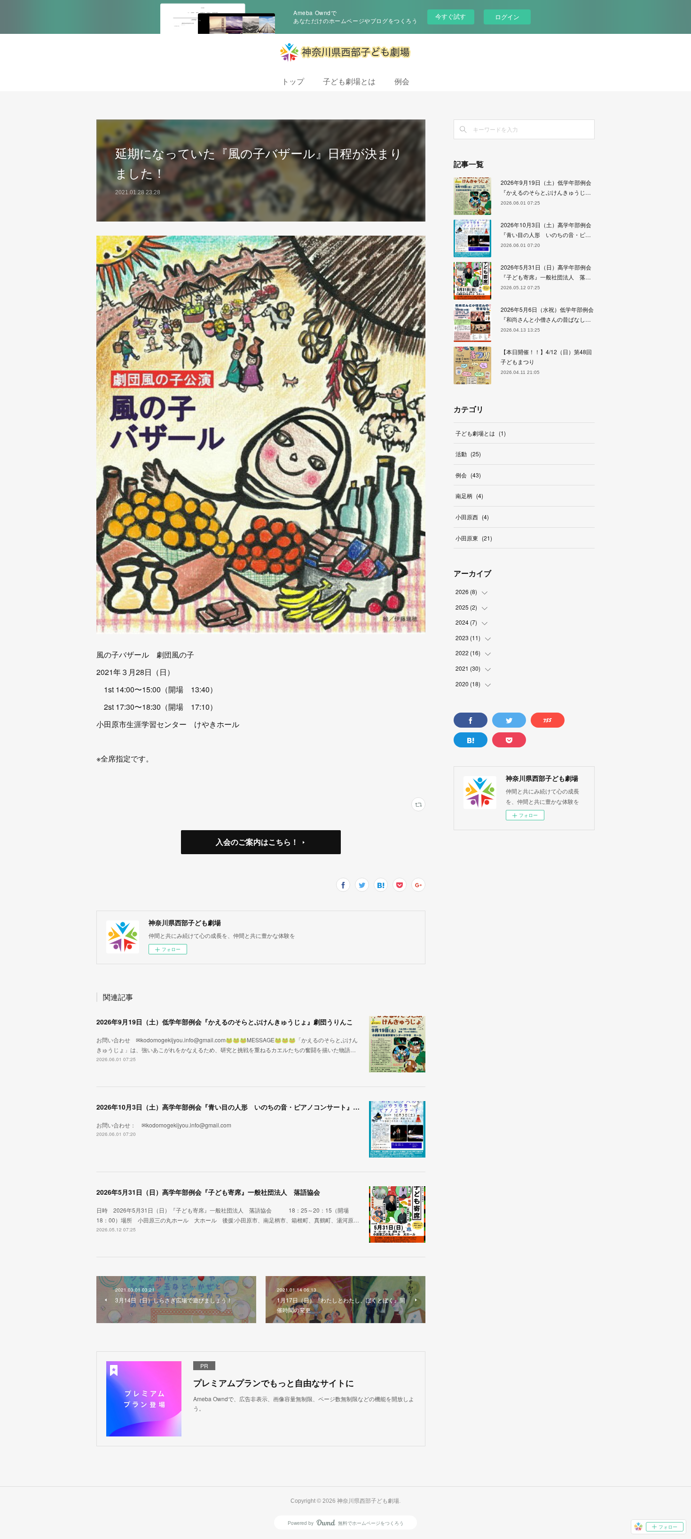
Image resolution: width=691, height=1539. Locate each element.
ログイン (507, 16)
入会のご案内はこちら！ (257, 841)
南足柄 (469, 496)
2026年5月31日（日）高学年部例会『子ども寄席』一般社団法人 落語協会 (208, 1192)
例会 (401, 82)
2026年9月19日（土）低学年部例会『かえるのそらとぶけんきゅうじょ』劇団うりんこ (224, 1021)
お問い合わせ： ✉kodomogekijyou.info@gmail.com (163, 1125)
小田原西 (472, 517)
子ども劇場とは (349, 82)
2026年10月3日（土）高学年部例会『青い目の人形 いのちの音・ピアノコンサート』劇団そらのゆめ (247, 1106)
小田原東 (473, 538)
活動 (468, 454)
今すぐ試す (450, 16)
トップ (293, 82)
